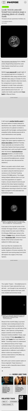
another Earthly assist (16, 121)
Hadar (9, 235)
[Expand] (20, 396)
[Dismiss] (25, 396)
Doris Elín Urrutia (8, 21)
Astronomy (13, 401)
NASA (4, 401)
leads (11, 339)
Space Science (7, 404)
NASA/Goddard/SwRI (17, 223)
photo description (7, 143)
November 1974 (10, 237)
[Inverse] (13, 2)
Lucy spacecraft (11, 72)
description (18, 337)
